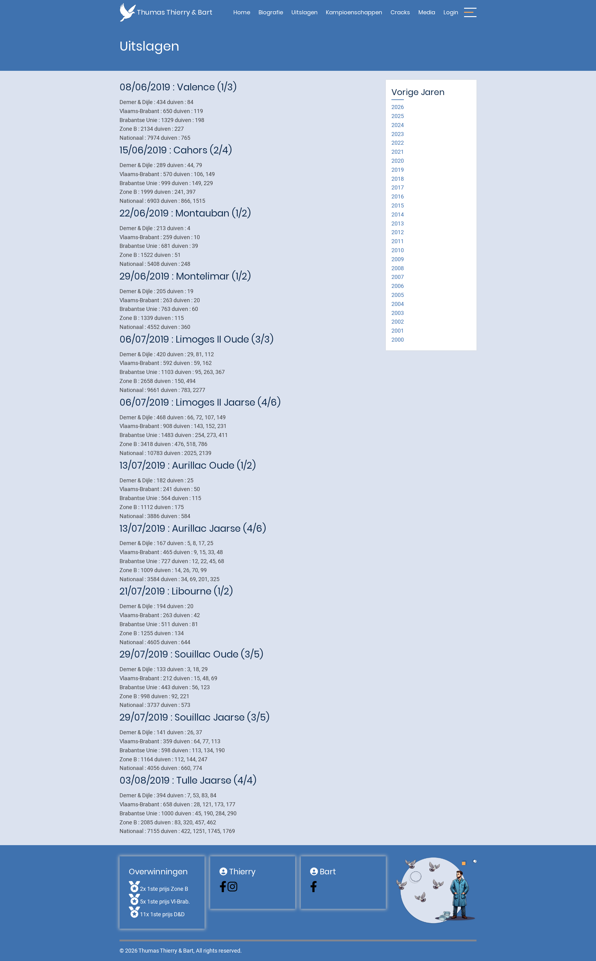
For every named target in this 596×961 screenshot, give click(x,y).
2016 (397, 197)
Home (241, 12)
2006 (397, 286)
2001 (397, 331)
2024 (397, 125)
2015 (397, 206)
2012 (397, 232)
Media (426, 12)
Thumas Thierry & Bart (174, 12)
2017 (397, 188)
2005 (397, 295)
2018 (397, 179)
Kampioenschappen (354, 12)
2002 (397, 322)
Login (451, 12)
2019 (397, 170)
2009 (397, 259)
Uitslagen (304, 12)
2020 (397, 161)
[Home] (128, 12)
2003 (397, 313)
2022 (397, 143)
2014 (397, 215)
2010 (397, 250)
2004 (397, 304)
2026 (397, 107)
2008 (397, 268)
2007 (397, 277)
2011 (397, 241)
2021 (397, 152)
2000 (397, 340)
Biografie (271, 12)
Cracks (400, 12)
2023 (397, 134)
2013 (397, 224)
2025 (397, 116)
